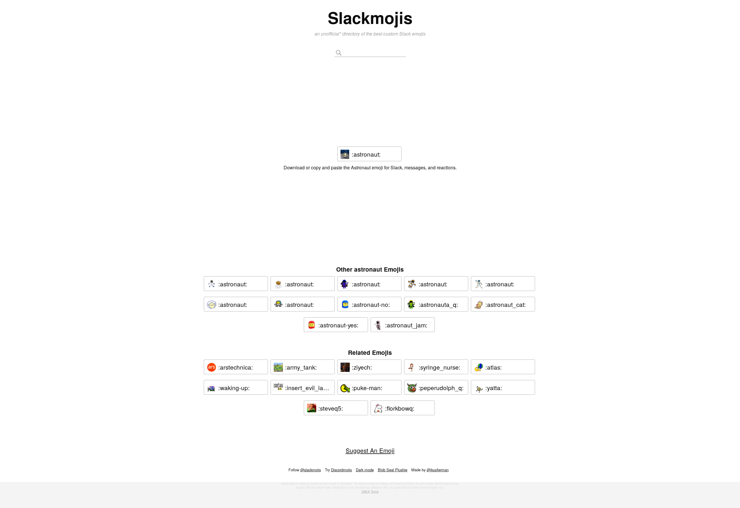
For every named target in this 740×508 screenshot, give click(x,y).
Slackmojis (370, 17)
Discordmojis (341, 469)
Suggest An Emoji (370, 450)
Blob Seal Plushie (392, 469)
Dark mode (365, 469)
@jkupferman (438, 469)
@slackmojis (310, 469)
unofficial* (331, 33)
